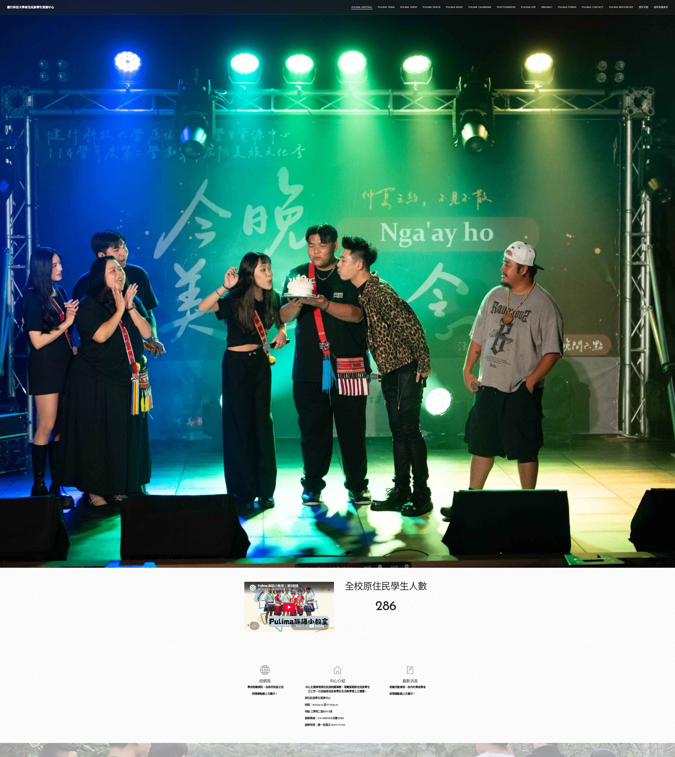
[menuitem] (363, 7)
